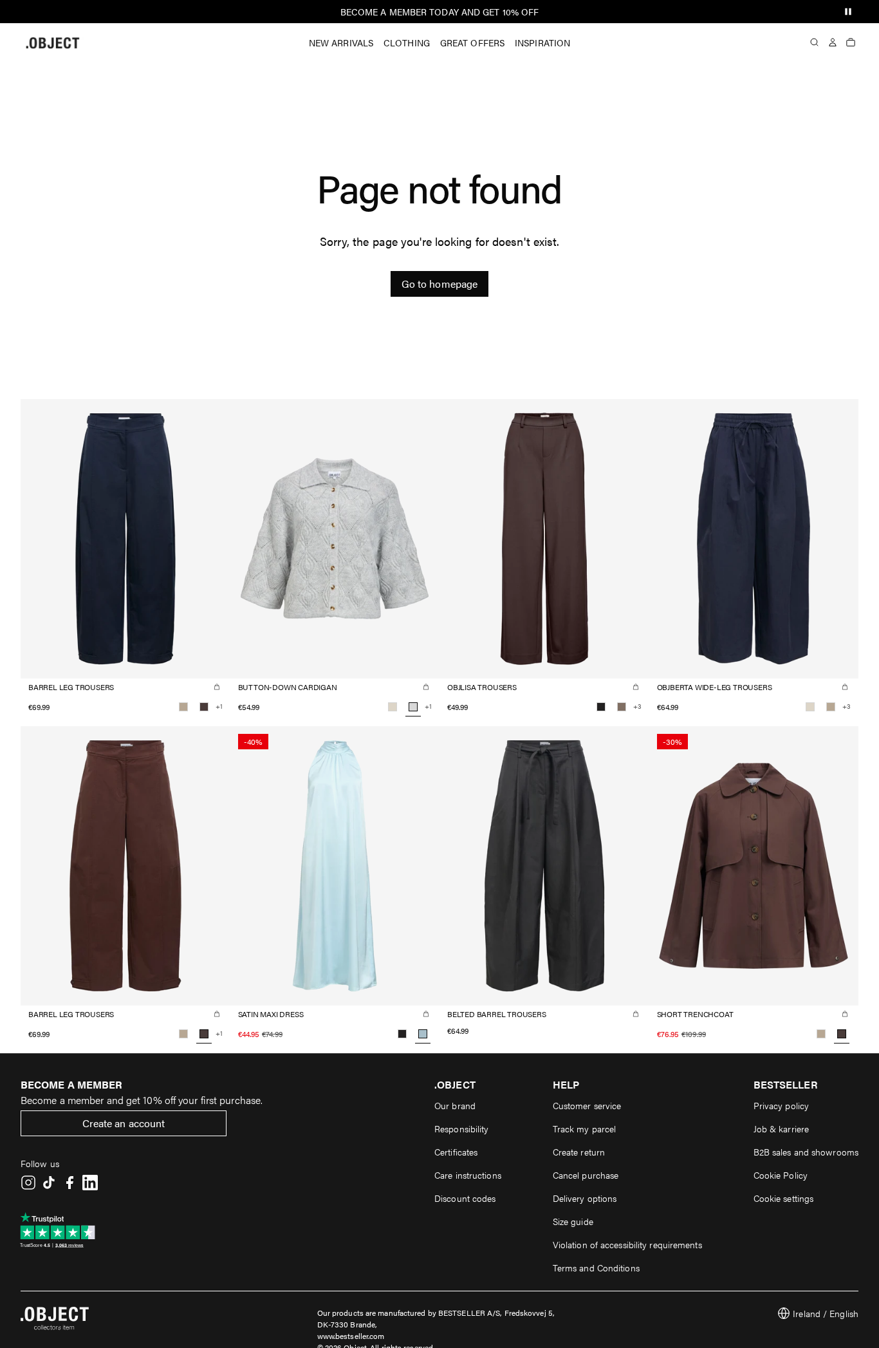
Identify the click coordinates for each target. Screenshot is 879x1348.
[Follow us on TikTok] (49, 1182)
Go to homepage (439, 283)
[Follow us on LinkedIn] (90, 1182)
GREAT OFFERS (472, 42)
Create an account (123, 1123)
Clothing (407, 42)
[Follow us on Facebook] (69, 1182)
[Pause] (848, 11)
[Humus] (183, 707)
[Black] (601, 707)
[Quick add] (217, 687)
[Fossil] (622, 707)
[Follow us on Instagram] (28, 1182)
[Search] (814, 42)
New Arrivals (341, 42)
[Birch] (393, 707)
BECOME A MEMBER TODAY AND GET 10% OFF (439, 11)
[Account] (832, 42)
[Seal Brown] (204, 707)
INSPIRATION (542, 42)
